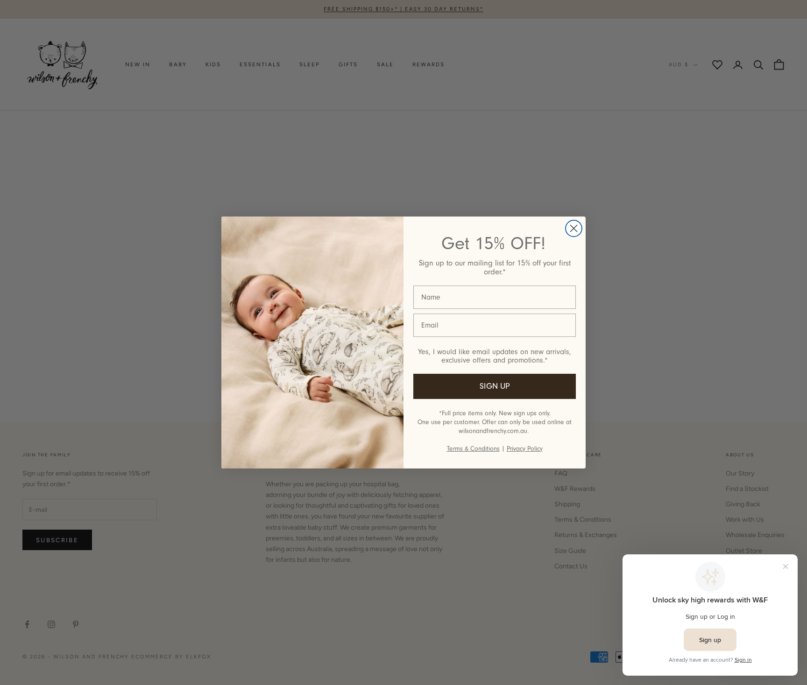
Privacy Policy (525, 449)
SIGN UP (495, 386)
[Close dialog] (574, 228)
